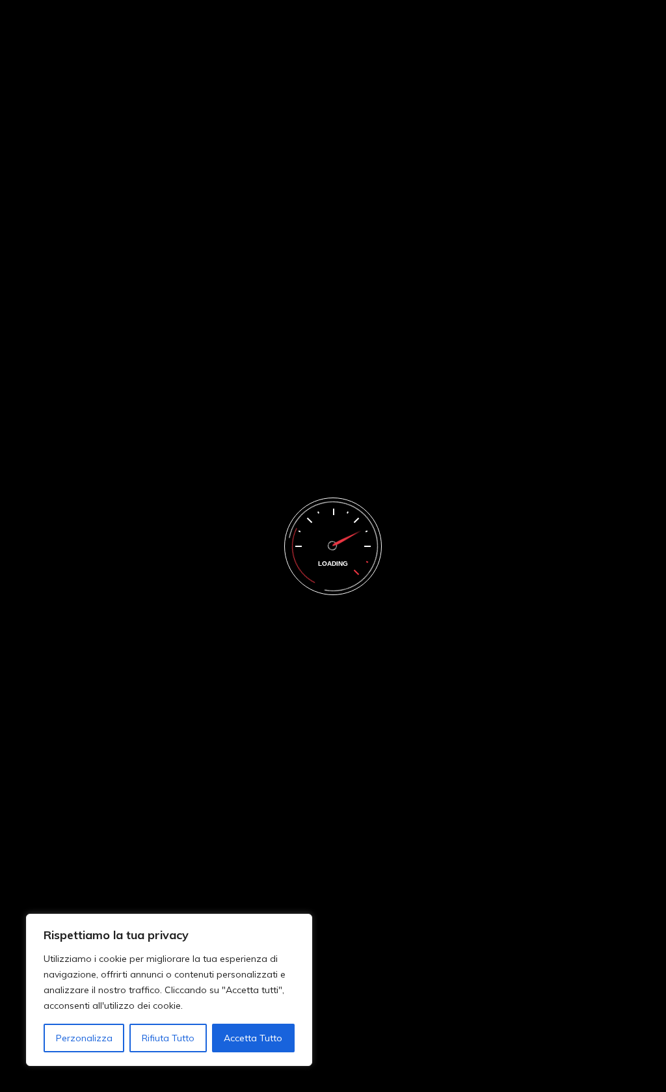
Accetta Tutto (253, 1038)
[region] (169, 990)
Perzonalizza (84, 1038)
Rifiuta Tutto (168, 1038)
